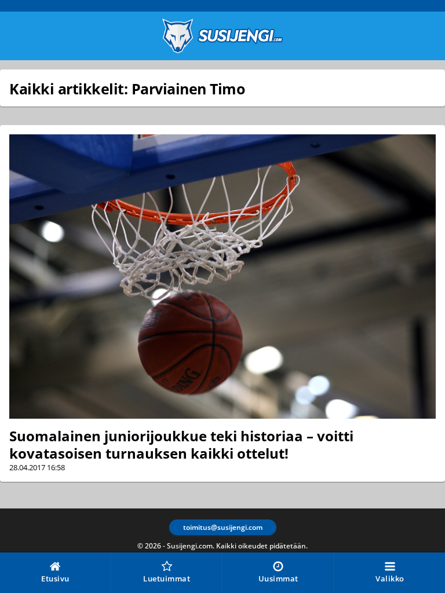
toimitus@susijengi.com (222, 527)
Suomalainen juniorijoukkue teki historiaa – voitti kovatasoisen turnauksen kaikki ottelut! (181, 444)
